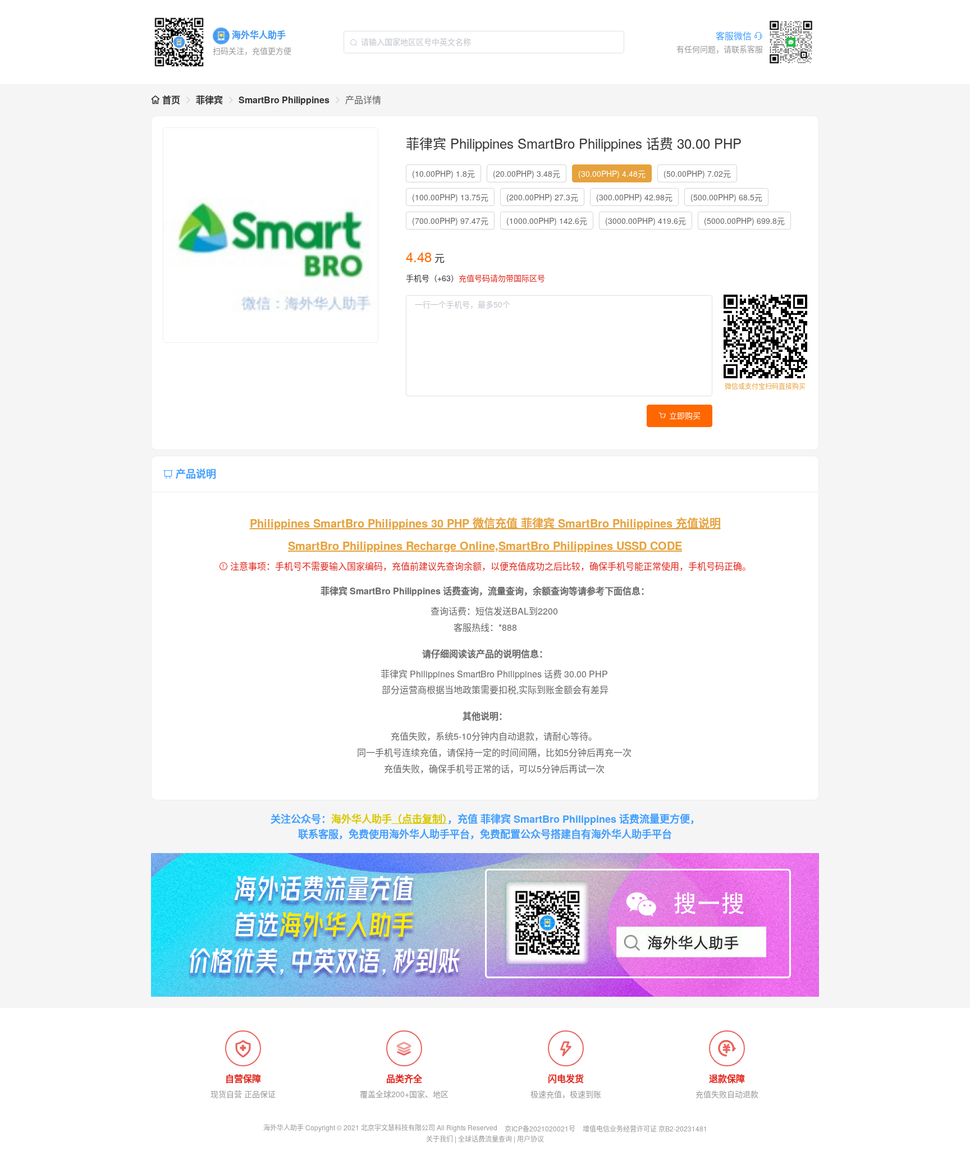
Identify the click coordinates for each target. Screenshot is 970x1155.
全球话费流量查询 (485, 1138)
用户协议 (530, 1138)
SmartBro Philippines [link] (284, 99)
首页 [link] (170, 99)
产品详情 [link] (363, 99)
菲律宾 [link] (209, 99)
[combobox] (484, 42)
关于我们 (439, 1138)
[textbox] (484, 42)
